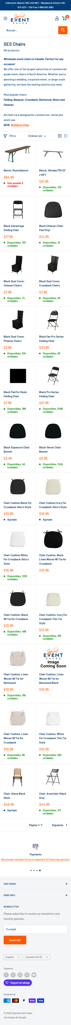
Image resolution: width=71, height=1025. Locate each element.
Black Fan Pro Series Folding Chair (51, 338)
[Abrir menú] (5, 18)
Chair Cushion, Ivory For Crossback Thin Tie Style (53, 619)
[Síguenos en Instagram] (20, 974)
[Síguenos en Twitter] (13, 974)
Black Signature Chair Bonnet (17, 449)
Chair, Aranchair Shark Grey (52, 795)
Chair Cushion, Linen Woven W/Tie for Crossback (16, 738)
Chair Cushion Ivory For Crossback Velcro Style (53, 505)
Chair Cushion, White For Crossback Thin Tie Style (52, 738)
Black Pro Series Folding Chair (49, 394)
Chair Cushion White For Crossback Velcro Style (16, 559)
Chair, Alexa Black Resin (14, 795)
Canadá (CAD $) (34, 957)
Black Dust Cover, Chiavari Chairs (14, 283)
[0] (64, 18)
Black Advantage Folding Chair (14, 228)
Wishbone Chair (20, 125)
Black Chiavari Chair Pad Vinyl (51, 228)
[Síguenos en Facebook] (6, 974)
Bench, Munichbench (16, 170)
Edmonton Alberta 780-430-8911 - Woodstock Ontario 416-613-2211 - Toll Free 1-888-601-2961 (36, 5)
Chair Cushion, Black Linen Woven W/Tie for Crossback (52, 559)
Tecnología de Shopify (15, 1017)
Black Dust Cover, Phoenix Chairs (14, 338)
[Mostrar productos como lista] (65, 135)
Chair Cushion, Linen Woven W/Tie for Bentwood (16, 678)
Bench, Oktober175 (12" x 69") (52, 172)
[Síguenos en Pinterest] (26, 974)
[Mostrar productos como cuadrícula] (59, 135)
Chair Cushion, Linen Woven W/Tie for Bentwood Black (51, 678)
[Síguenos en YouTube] (33, 974)
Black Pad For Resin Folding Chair (15, 394)
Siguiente (57, 825)
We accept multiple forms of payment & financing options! (35, 859)
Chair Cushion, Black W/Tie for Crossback (16, 617)
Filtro (12, 135)
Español (10, 957)
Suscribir (15, 940)
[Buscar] (62, 30)
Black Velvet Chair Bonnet (50, 449)
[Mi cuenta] (57, 18)
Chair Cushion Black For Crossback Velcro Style (18, 505)
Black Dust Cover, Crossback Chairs (49, 283)
